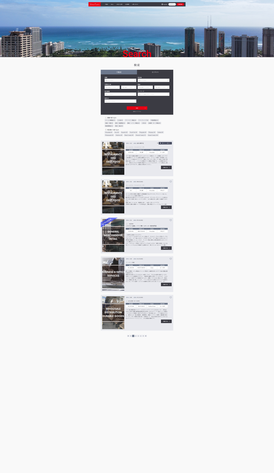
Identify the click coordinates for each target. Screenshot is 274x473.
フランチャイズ (143, 120)
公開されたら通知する (166, 143)
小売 (144, 123)
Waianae (152, 132)
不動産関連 (154, 120)
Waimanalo (109, 135)
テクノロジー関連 (130, 120)
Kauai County (153, 135)
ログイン (172, 4)
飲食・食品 (119, 126)
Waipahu (142, 132)
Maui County (129, 135)
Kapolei (124, 132)
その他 (120, 120)
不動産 (118, 72)
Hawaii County (141, 135)
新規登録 (180, 4)
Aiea (117, 132)
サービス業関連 (110, 120)
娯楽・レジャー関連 (133, 123)
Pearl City (133, 132)
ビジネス (155, 72)
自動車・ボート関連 (154, 123)
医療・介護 (109, 123)
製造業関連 (109, 126)
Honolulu (108, 132)
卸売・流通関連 (120, 123)
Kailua (160, 132)
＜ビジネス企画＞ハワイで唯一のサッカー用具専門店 (141, 226)
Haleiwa (119, 135)
